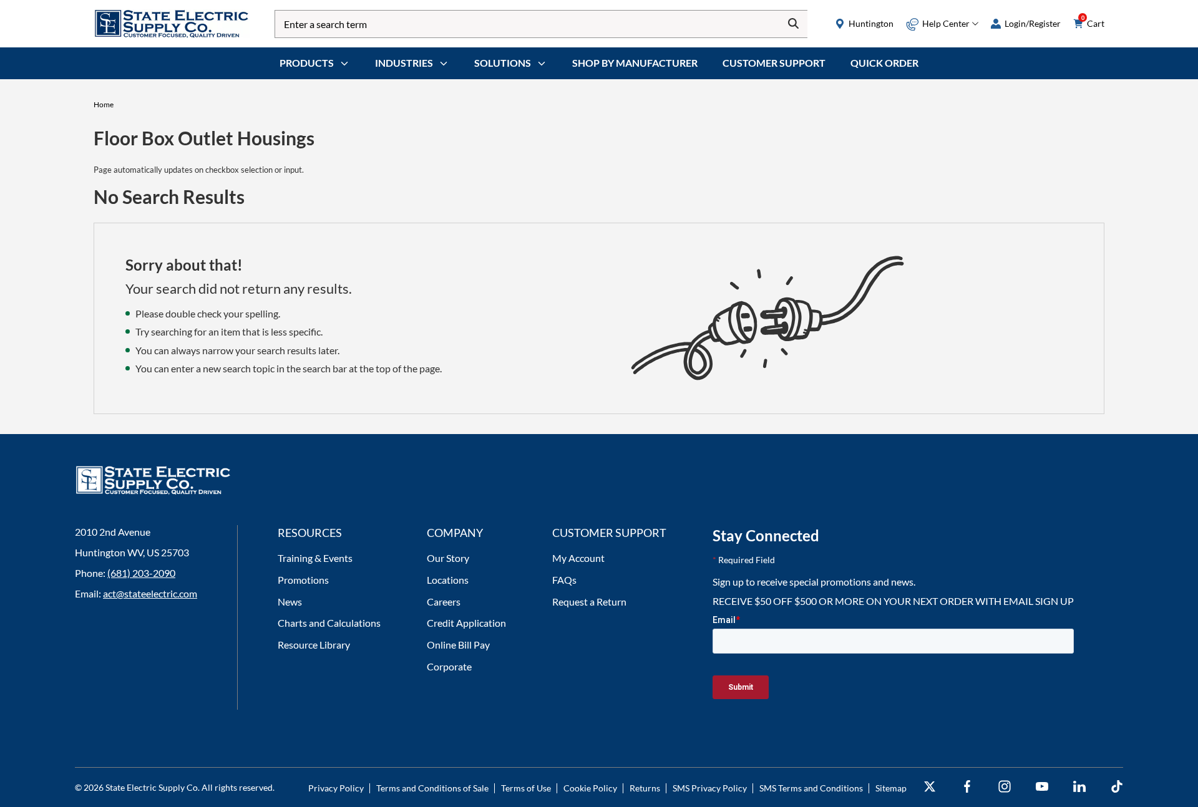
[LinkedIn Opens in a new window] (1079, 787)
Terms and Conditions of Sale (432, 788)
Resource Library (314, 644)
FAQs (564, 580)
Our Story (448, 558)
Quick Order (884, 63)
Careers (443, 601)
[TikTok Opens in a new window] (1117, 787)
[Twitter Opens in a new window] (929, 787)
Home (104, 104)
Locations (448, 580)
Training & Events (315, 558)
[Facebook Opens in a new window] (967, 787)
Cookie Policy (590, 788)
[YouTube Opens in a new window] (1042, 787)
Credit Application (466, 623)
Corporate (449, 666)
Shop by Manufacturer (635, 63)
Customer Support (774, 63)
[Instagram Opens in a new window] (1004, 787)
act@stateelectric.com (150, 593)
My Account (578, 558)
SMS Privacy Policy (710, 788)
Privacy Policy (336, 788)
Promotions (303, 580)
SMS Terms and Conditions (811, 788)
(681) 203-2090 (141, 573)
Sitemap (891, 788)
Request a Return (589, 601)
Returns (645, 788)
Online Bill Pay (458, 644)
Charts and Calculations (329, 623)
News (290, 601)
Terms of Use (526, 788)
